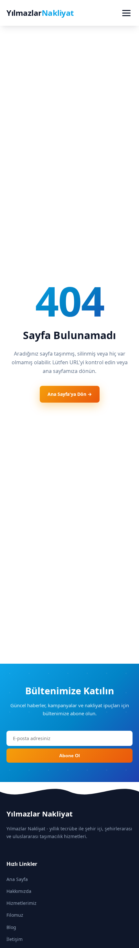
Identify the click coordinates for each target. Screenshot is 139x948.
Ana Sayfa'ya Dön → (70, 394)
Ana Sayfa (17, 879)
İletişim (14, 939)
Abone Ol (69, 755)
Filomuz (14, 915)
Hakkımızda (18, 891)
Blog (11, 927)
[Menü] (126, 13)
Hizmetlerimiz (21, 903)
